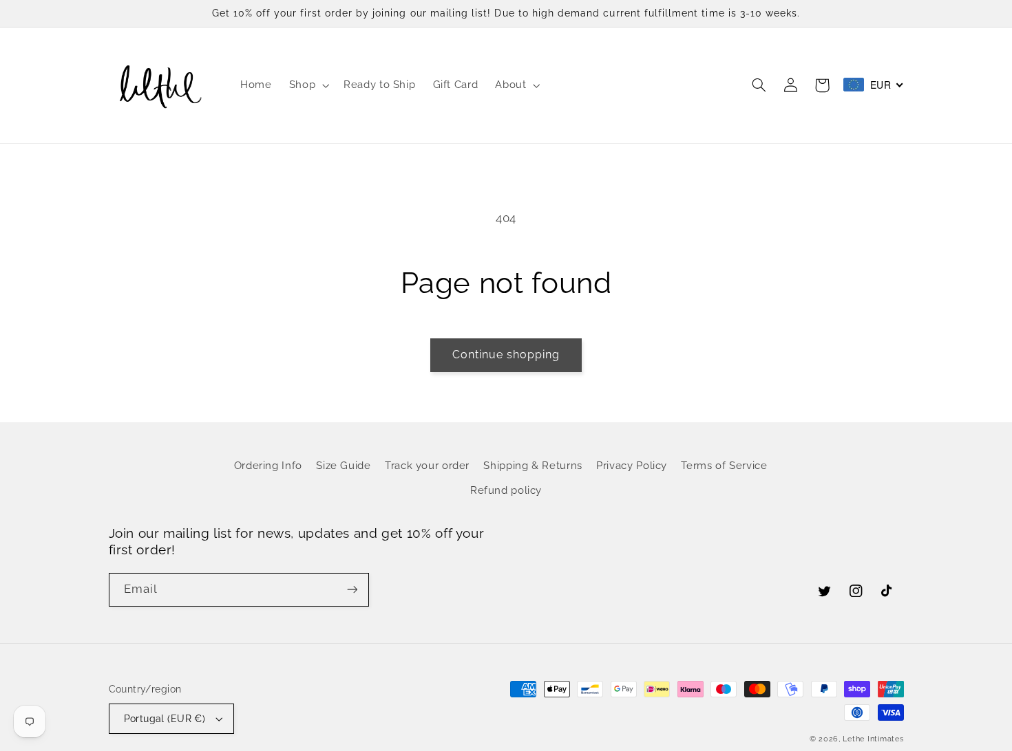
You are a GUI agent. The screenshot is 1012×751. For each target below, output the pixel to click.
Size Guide (343, 465)
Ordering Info (268, 465)
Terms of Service (724, 465)
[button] (307, 85)
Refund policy (506, 490)
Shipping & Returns (532, 465)
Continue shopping (506, 354)
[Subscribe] (352, 590)
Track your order (427, 465)
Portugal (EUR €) (165, 718)
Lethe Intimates (873, 738)
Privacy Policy (631, 465)
